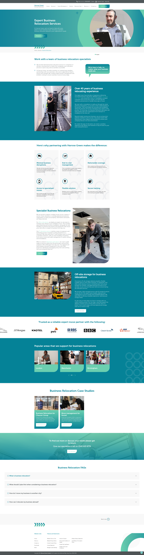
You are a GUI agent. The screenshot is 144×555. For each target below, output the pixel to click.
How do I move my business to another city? (25, 493)
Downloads (36, 545)
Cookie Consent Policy (51, 543)
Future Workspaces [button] (62, 6)
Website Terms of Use (51, 538)
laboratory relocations (53, 242)
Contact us (93, 6)
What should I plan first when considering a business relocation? (32, 484)
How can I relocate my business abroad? (24, 502)
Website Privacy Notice (51, 540)
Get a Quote (104, 6)
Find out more (41, 424)
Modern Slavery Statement (77, 538)
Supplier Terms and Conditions (63, 547)
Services (39, 50)
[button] (68, 375)
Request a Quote (40, 36)
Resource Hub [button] (78, 6)
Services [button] (53, 6)
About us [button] (86, 6)
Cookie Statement (50, 545)
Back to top (103, 519)
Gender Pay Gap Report (64, 544)
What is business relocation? (19, 476)
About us (36, 540)
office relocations (43, 222)
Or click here (72, 451)
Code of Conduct (62, 538)
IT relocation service (44, 231)
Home (48, 6)
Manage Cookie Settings (52, 547)
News (35, 547)
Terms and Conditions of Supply (64, 541)
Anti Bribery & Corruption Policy (77, 541)
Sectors (71, 6)
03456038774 (87, 1)
